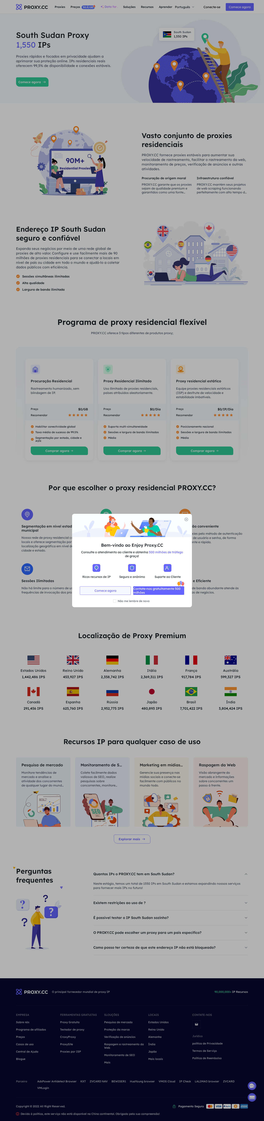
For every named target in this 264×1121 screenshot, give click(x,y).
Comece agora (105, 591)
